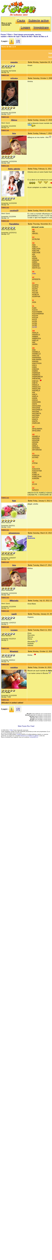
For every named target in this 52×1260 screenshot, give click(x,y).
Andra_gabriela (14, 169)
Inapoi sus (5, 75)
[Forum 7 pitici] (18, 15)
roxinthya (14, 667)
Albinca (14, 120)
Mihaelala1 (14, 651)
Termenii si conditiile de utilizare (29, 735)
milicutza (14, 78)
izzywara (14, 630)
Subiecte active (38, 20)
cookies (19, 734)
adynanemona (14, 533)
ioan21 (14, 614)
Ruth (14, 501)
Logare (25, 27)
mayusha (14, 62)
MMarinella (14, 601)
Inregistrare (41, 27)
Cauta (21, 20)
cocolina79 (14, 211)
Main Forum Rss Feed (26, 726)
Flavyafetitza (14, 224)
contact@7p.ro (33, 737)
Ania (14, 133)
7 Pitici (11, 730)
